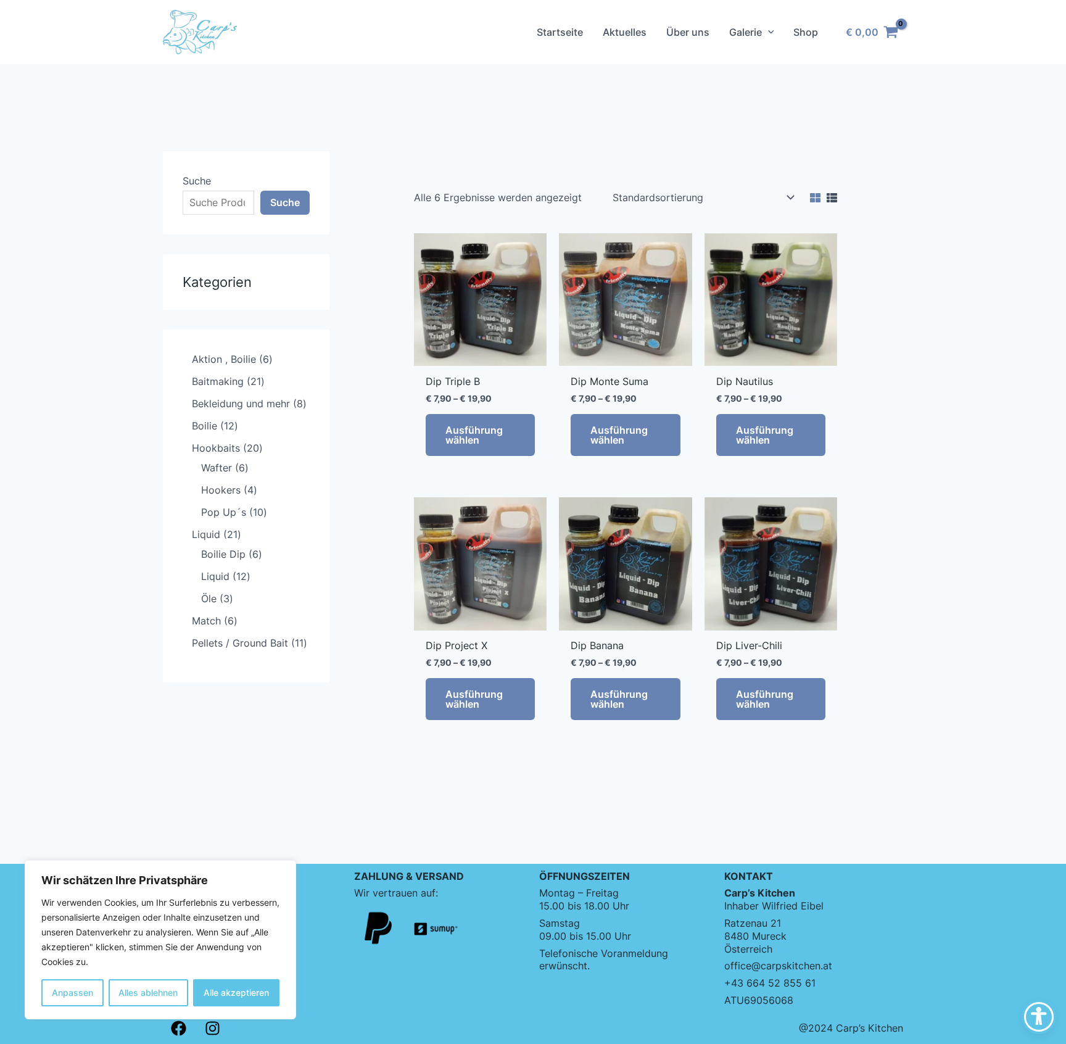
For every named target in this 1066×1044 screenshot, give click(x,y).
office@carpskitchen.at (778, 965)
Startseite (560, 32)
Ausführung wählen (474, 435)
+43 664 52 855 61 (770, 983)
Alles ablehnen (148, 992)
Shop (805, 32)
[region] (160, 939)
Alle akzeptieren (236, 992)
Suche (197, 181)
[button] (768, 32)
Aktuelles (625, 32)
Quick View (480, 353)
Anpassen (72, 992)
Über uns (687, 32)
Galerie (745, 32)
